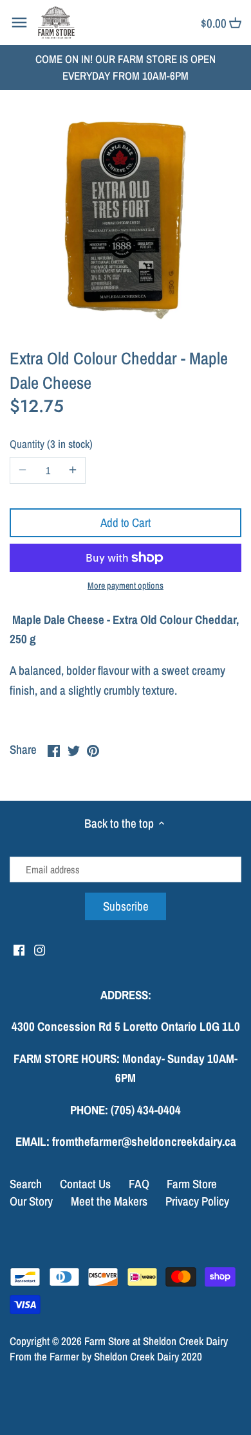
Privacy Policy (197, 1201)
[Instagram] (39, 949)
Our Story (31, 1201)
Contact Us (85, 1183)
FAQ (139, 1183)
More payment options (125, 586)
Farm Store (192, 1183)
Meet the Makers (109, 1201)
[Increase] (72, 470)
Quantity (49, 444)
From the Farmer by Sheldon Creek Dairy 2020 (106, 1356)
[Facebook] (19, 949)
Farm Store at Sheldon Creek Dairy (156, 1340)
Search (26, 1183)
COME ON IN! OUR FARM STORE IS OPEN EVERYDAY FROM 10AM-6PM (125, 67)
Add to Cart (125, 522)
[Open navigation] (19, 22)
